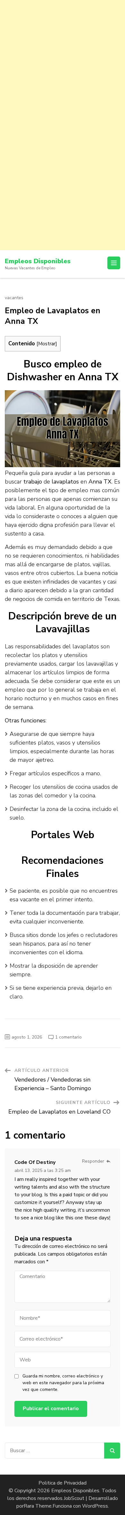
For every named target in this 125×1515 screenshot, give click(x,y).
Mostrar (46, 343)
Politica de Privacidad (62, 1482)
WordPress (95, 1506)
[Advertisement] (62, 62)
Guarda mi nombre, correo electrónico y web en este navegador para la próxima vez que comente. (63, 1383)
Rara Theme (38, 1506)
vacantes (14, 298)
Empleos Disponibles (38, 261)
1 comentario (68, 1037)
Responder (93, 1161)
